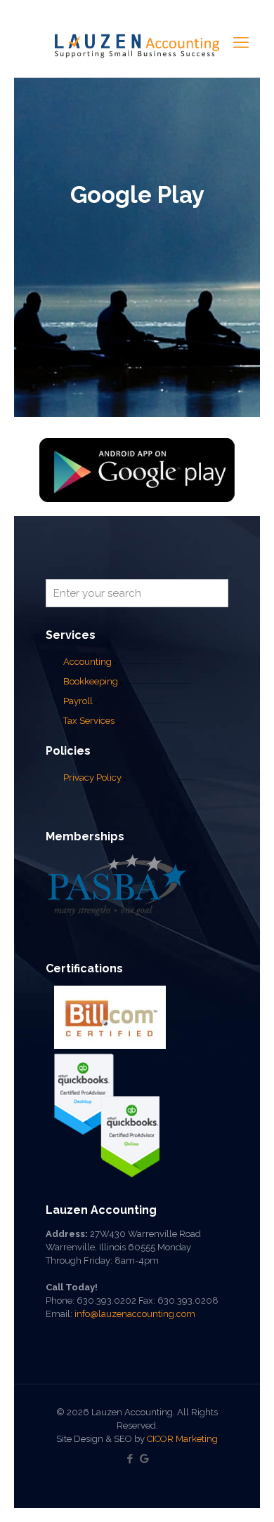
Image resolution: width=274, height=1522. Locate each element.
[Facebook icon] (129, 1458)
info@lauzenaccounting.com (134, 1314)
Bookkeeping (90, 681)
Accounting (87, 661)
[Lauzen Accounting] (137, 45)
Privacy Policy (92, 777)
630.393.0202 (106, 1300)
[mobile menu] (241, 42)
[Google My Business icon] (144, 1458)
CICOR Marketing (182, 1439)
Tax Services (90, 720)
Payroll (78, 701)
